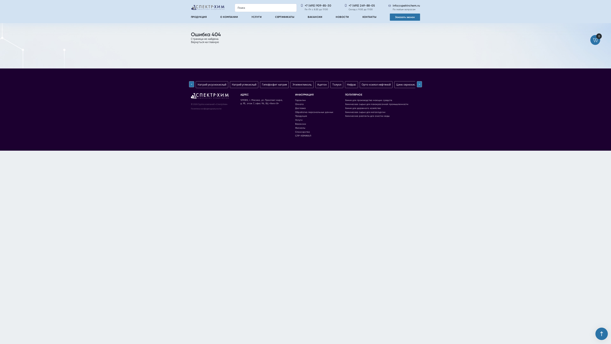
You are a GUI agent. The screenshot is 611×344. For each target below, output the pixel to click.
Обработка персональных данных (314, 112)
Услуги (256, 17)
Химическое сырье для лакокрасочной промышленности (376, 104)
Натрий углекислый (244, 84)
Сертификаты (284, 17)
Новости (342, 17)
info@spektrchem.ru (406, 5)
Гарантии (300, 100)
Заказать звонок (405, 17)
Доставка (300, 108)
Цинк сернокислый (408, 84)
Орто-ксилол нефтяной (376, 84)
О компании (229, 17)
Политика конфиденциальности (206, 108)
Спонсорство (302, 132)
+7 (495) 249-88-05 (362, 5)
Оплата (299, 104)
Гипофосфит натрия (274, 84)
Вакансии (315, 17)
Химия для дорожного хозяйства (363, 108)
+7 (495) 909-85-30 (318, 5)
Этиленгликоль (302, 84)
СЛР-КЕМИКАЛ (303, 136)
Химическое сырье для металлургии (365, 112)
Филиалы (300, 128)
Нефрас (351, 84)
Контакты (369, 17)
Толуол (336, 84)
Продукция (199, 17)
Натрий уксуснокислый (212, 84)
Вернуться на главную (205, 42)
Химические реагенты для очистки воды (367, 116)
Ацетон (322, 84)
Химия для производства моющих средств (368, 100)
